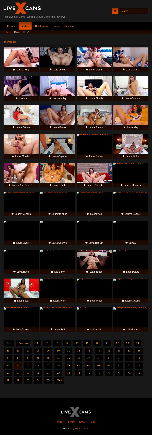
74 (78, 373)
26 (18, 350)
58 (58, 365)
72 (58, 373)
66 (139, 365)
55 (28, 365)
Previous (23, 343)
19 (87, 343)
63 (108, 365)
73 (68, 373)
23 (127, 343)
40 (18, 358)
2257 (93, 422)
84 (38, 380)
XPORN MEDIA (82, 428)
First (9, 343)
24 (137, 343)
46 (78, 358)
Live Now (69, 26)
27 (28, 350)
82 (18, 380)
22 (117, 343)
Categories (43, 26)
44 (58, 358)
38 (139, 350)
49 (108, 358)
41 (28, 358)
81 (8, 380)
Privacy (71, 422)
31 (68, 350)
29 (48, 350)
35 (108, 350)
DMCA (82, 422)
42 (38, 358)
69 (28, 373)
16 (57, 343)
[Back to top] (143, 426)
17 (67, 343)
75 (88, 373)
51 (129, 358)
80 (139, 373)
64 (119, 365)
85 (48, 380)
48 (98, 358)
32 (78, 350)
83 (28, 380)
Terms (59, 422)
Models (25, 26)
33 (88, 350)
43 (48, 358)
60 (78, 365)
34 (98, 350)
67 (8, 373)
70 (38, 373)
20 (97, 343)
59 (68, 365)
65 (129, 365)
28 (38, 350)
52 (139, 358)
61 (88, 365)
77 (108, 373)
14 (36, 343)
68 (18, 373)
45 (68, 358)
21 (107, 343)
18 (77, 343)
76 (98, 373)
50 (119, 358)
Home (12, 26)
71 (48, 373)
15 (46, 343)
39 (8, 358)
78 (119, 373)
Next (59, 380)
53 (8, 365)
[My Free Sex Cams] (34, 8)
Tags (56, 26)
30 (58, 350)
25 (8, 350)
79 (129, 373)
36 (119, 350)
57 (48, 365)
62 (98, 365)
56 (38, 365)
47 (88, 358)
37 (129, 350)
